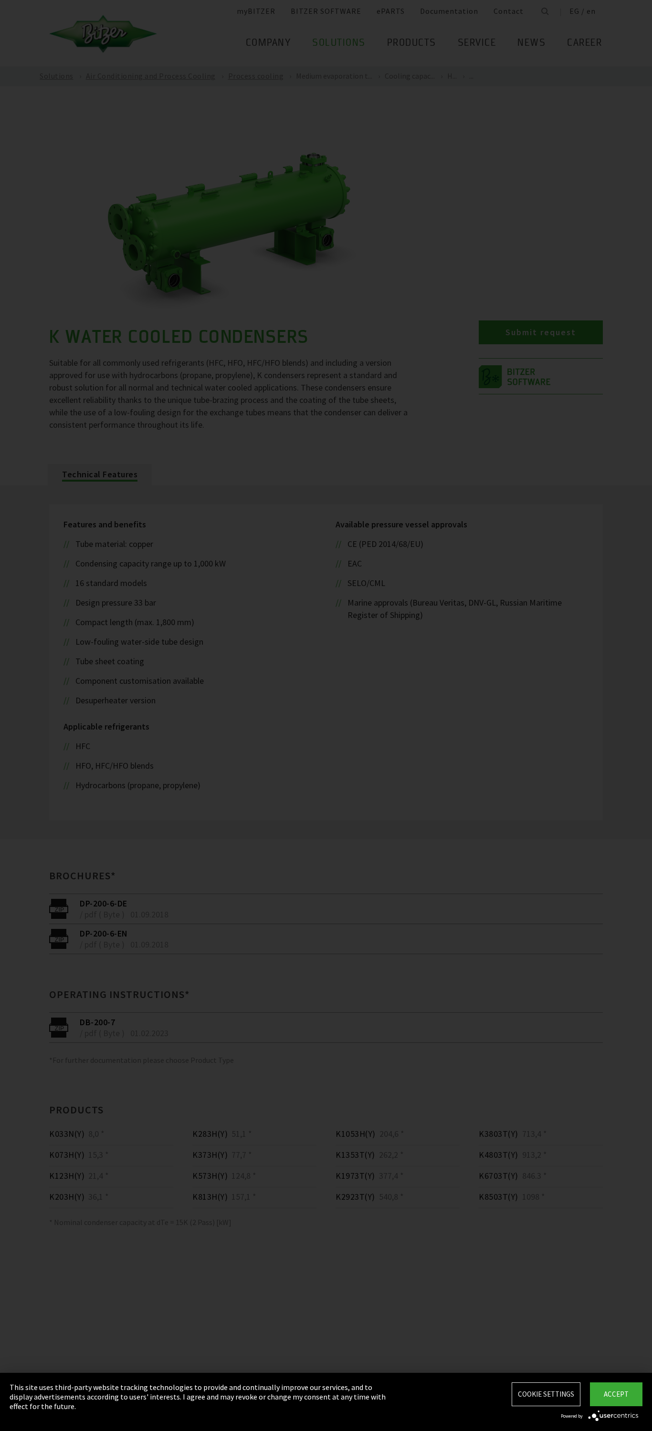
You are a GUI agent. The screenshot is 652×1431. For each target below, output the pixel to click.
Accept (616, 1394)
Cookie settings (546, 1394)
